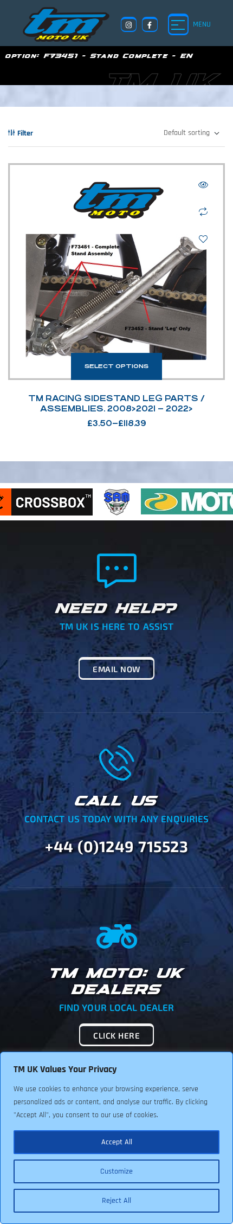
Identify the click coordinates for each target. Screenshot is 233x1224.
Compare (203, 212)
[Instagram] (129, 25)
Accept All (116, 1142)
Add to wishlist (203, 239)
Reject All (116, 1201)
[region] (116, 1138)
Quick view (203, 185)
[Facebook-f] (150, 25)
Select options (116, 366)
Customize (116, 1171)
